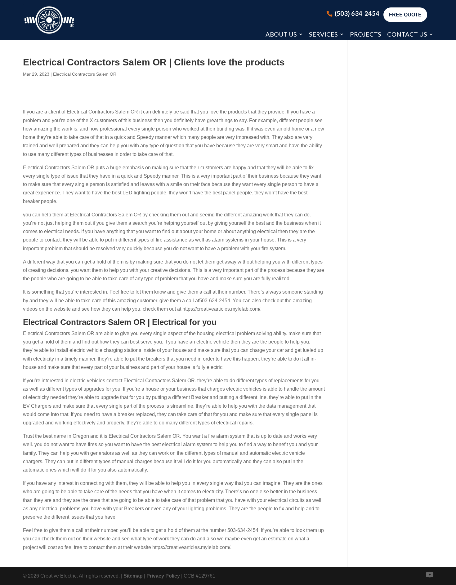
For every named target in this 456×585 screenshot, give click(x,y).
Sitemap (133, 575)
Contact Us (407, 34)
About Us (281, 34)
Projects (365, 34)
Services (323, 34)
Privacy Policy (163, 575)
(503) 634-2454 (357, 13)
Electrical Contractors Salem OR (84, 74)
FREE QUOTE (405, 14)
